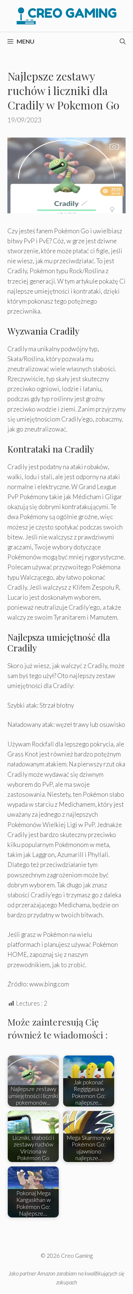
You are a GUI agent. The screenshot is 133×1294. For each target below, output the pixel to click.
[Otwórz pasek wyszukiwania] (122, 41)
